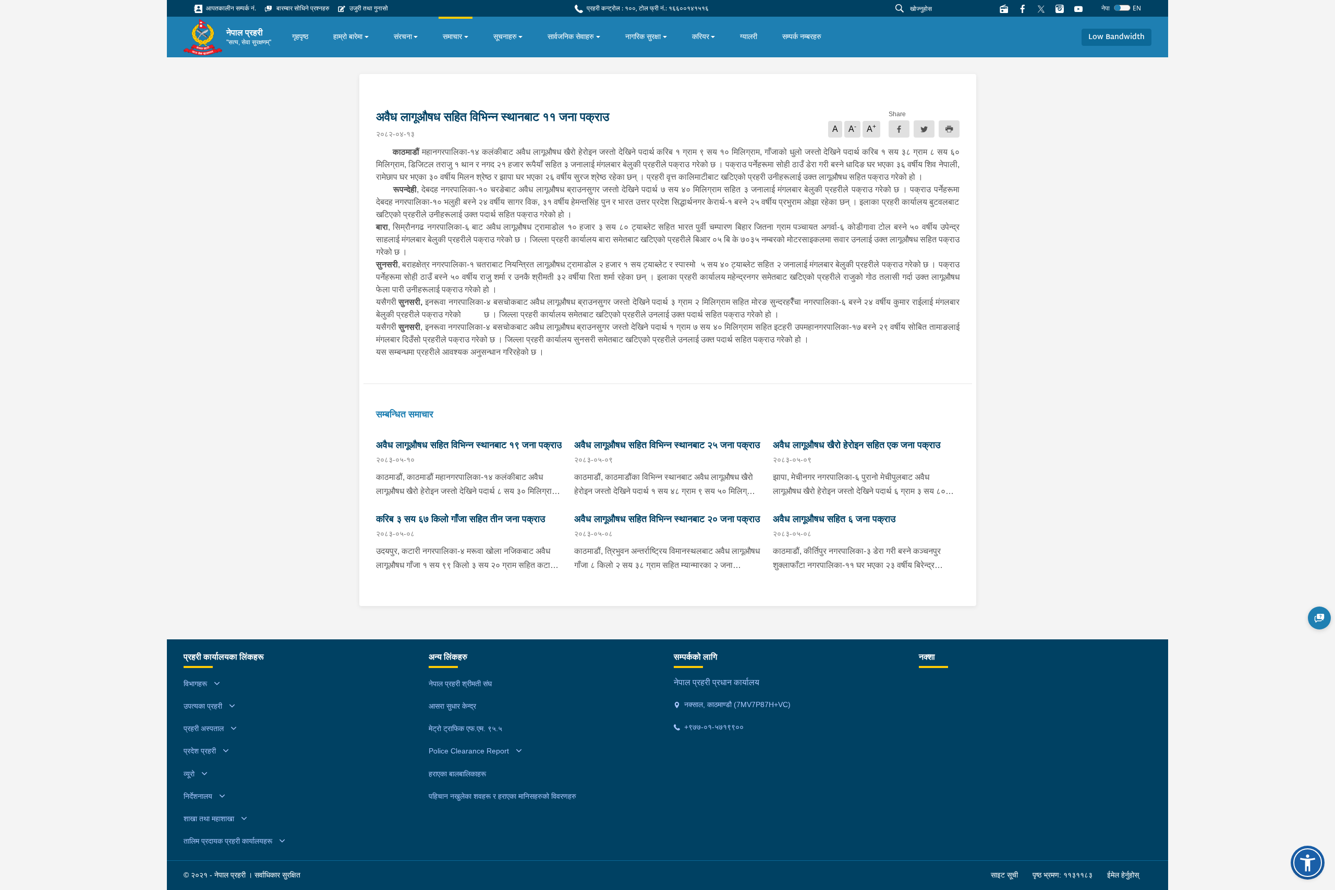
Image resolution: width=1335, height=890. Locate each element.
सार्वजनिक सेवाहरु (571, 36)
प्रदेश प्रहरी (200, 751)
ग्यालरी (748, 36)
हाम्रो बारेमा (347, 36)
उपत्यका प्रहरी (203, 706)
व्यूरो (189, 774)
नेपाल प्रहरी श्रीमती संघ (460, 683)
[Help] (1319, 618)
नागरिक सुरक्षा (643, 36)
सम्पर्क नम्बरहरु (801, 36)
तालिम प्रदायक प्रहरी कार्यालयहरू (228, 841)
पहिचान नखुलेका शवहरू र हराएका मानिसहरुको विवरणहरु (502, 796)
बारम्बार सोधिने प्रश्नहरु (302, 8)
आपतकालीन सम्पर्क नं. (230, 8)
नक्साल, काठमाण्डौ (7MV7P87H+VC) (736, 704)
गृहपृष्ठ (300, 36)
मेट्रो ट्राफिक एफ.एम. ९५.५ (465, 728)
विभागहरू (195, 683)
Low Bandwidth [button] (1116, 37)
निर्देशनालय (198, 796)
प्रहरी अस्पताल (204, 728)
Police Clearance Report (469, 751)
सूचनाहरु (505, 36)
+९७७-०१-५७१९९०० (713, 727)
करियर (700, 36)
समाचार (452, 36)
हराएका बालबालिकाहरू (457, 774)
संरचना (403, 36)
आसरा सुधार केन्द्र (452, 706)
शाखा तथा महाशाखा (209, 818)
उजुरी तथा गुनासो (368, 8)
